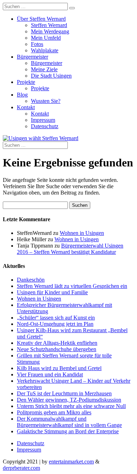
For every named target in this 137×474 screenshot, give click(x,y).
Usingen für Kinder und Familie (52, 292)
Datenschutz (44, 126)
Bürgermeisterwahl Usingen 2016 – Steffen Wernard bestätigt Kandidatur (70, 249)
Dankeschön (31, 280)
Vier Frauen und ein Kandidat (50, 374)
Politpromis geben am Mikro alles (54, 412)
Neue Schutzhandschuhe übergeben (56, 349)
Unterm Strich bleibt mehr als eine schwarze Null (71, 406)
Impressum (43, 120)
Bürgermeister (32, 57)
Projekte (26, 82)
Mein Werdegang (50, 31)
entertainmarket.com (71, 462)
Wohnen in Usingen (82, 233)
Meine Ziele (44, 69)
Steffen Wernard (49, 25)
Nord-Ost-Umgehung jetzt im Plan (55, 324)
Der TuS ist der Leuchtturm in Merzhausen (64, 393)
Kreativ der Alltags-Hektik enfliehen (57, 343)
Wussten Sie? (45, 101)
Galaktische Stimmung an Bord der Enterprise (68, 431)
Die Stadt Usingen (51, 76)
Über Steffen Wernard (41, 19)
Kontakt (26, 107)
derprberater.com (21, 468)
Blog (22, 95)
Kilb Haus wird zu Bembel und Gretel (59, 368)
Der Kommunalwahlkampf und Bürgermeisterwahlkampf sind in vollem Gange (69, 422)
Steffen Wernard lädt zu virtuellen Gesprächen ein (72, 286)
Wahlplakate (44, 50)
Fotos (37, 44)
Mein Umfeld (46, 38)
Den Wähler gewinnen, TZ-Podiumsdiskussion (69, 400)
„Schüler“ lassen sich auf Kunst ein (56, 318)
